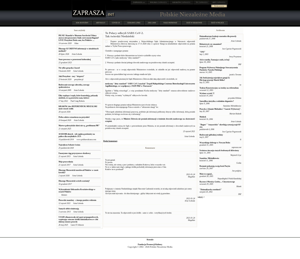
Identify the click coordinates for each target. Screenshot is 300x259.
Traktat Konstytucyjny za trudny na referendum (219, 88)
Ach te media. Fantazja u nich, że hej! (215, 60)
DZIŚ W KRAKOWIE (194, 23)
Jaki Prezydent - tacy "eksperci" (72, 76)
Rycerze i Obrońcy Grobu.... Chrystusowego (217, 182)
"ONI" (202, 52)
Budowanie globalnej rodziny (211, 135)
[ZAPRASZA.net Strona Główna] (89, 17)
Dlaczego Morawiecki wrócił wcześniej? (74, 181)
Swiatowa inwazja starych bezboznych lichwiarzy (219, 150)
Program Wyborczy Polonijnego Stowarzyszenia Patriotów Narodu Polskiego (219, 68)
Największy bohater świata (69, 145)
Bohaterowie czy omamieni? (211, 44)
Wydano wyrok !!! (207, 93)
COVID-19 (116, 23)
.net (139, 2)
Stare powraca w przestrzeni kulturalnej (75, 59)
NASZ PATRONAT (170, 23)
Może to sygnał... (206, 174)
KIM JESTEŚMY (82, 23)
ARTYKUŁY (100, 23)
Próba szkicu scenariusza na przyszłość (74, 117)
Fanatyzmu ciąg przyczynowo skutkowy (75, 153)
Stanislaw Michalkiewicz (209, 158)
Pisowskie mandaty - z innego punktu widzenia (77, 200)
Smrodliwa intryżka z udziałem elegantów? (217, 101)
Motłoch (203, 117)
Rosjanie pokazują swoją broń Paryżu (215, 166)
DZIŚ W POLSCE (217, 23)
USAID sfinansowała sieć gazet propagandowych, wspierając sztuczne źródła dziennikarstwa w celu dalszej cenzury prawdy (78, 219)
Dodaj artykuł (219, 6)
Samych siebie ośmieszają (69, 209)
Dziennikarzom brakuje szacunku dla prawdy (218, 36)
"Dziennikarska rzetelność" (211, 189)
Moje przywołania (66, 162)
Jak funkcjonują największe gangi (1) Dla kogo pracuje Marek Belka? (215, 79)
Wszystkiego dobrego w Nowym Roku (215, 143)
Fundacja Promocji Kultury (150, 244)
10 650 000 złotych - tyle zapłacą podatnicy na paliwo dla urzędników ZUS (77, 135)
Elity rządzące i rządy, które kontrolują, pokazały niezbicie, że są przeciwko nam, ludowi (78, 96)
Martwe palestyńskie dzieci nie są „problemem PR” (79, 125)
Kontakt (150, 240)
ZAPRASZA (158, 2)
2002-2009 (152, 23)
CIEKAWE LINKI (133, 23)
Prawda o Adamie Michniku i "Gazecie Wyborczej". (220, 109)
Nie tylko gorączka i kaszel (69, 68)
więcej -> (201, 197)
